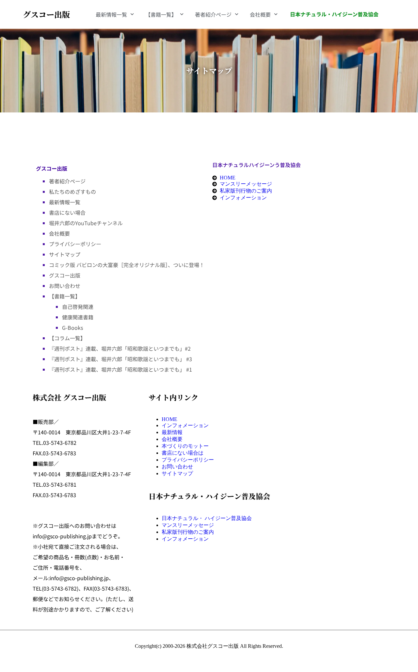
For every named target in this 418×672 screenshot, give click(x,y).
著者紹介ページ (213, 14)
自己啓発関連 (77, 307)
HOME (169, 419)
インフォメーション (185, 425)
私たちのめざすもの (72, 191)
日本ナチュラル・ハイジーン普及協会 (334, 14)
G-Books (72, 327)
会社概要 (260, 14)
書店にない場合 (67, 212)
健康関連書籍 (77, 317)
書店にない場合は (182, 453)
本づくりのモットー (185, 446)
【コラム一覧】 (67, 338)
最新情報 (172, 432)
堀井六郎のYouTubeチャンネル (86, 223)
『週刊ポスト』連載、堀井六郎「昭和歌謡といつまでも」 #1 (120, 369)
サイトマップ (64, 254)
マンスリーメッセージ (188, 525)
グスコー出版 (46, 14)
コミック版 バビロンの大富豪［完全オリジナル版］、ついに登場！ (126, 265)
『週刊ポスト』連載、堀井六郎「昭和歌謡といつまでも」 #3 (120, 359)
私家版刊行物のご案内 (188, 532)
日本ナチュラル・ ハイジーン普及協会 (207, 518)
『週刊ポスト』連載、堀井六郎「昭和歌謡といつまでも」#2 (120, 348)
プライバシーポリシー (75, 244)
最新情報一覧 (111, 14)
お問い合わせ (64, 286)
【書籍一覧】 (161, 14)
